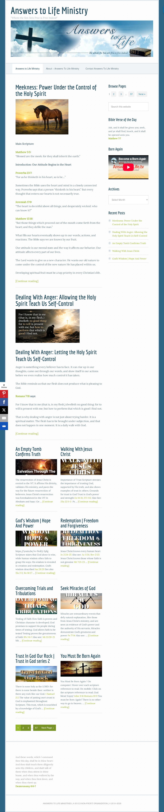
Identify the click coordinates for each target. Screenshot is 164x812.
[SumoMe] (4, 426)
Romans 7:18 (23, 396)
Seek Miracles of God (78, 588)
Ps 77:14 (71, 635)
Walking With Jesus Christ (76, 451)
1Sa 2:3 (19, 572)
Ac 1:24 (85, 554)
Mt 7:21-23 (79, 562)
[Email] (4, 418)
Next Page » (47, 727)
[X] (4, 410)
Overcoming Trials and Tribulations (34, 590)
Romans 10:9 (90, 696)
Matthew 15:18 (24, 218)
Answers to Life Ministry (49, 10)
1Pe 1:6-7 (28, 637)
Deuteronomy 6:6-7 (26, 786)
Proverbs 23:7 (23, 172)
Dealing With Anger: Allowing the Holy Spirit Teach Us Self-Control (56, 300)
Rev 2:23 (94, 554)
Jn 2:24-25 (66, 554)
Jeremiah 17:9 (23, 202)
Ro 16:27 (28, 572)
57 (36, 727)
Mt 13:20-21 (49, 637)
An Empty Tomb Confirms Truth (28, 451)
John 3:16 (79, 696)
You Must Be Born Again (80, 656)
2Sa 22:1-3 (66, 501)
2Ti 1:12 (87, 497)
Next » (142, 94)
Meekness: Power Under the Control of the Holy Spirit (56, 90)
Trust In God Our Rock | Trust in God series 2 (35, 658)
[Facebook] (4, 402)
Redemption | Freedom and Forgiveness (79, 523)
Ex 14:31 (78, 497)
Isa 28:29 (39, 569)
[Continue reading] (27, 281)
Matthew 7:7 (114, 138)
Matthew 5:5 (23, 152)
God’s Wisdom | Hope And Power (33, 523)
